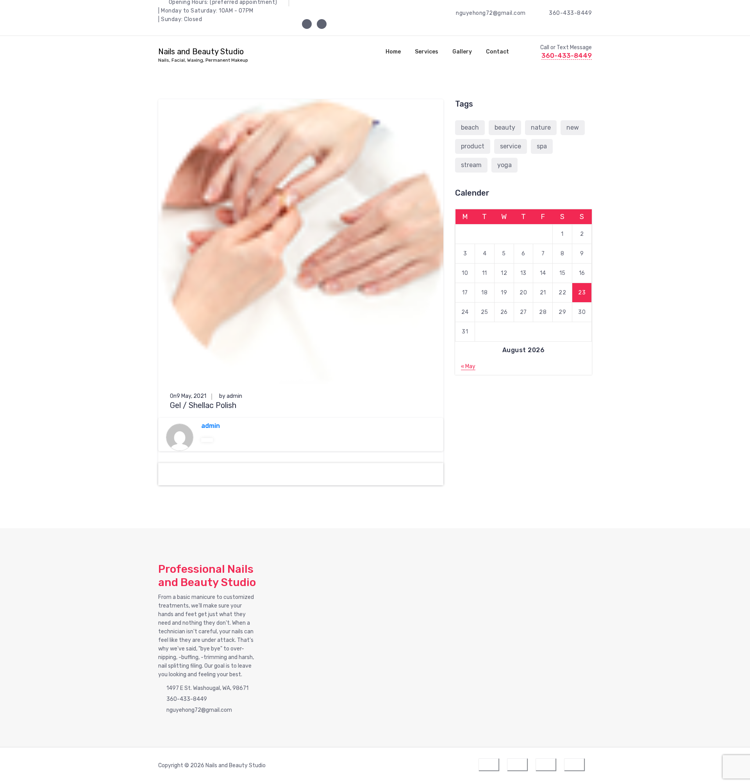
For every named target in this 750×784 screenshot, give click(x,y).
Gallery (462, 51)
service (510, 146)
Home (393, 51)
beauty (505, 127)
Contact (497, 51)
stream (471, 165)
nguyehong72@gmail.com (491, 13)
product (472, 146)
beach (470, 127)
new (572, 127)
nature (541, 127)
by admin (230, 396)
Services (426, 51)
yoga (504, 165)
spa (542, 146)
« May (468, 366)
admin (210, 425)
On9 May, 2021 (188, 396)
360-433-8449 (570, 13)
